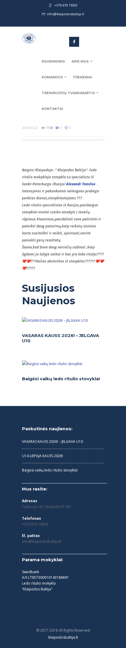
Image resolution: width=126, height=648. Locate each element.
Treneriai (82, 77)
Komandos (52, 77)
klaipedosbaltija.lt (63, 637)
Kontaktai (52, 109)
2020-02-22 (30, 128)
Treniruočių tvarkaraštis (68, 93)
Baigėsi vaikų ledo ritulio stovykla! (61, 378)
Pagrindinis (53, 61)
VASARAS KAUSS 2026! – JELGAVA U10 (52, 441)
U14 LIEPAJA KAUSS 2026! (42, 455)
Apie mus (80, 61)
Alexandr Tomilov (80, 184)
